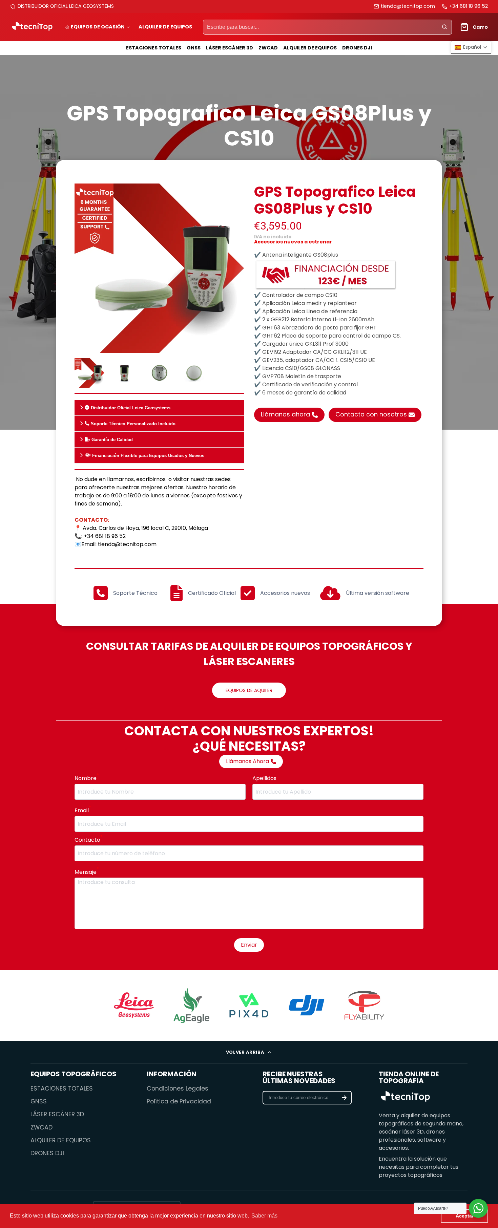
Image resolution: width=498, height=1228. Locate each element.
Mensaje (87, 872)
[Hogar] (32, 27)
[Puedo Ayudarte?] (478, 1208)
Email (83, 810)
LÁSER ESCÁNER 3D (229, 47)
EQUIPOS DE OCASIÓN (98, 26)
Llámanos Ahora (247, 761)
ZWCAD (268, 47)
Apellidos (264, 778)
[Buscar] (444, 27)
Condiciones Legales (177, 1088)
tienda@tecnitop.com (408, 6)
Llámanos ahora (285, 414)
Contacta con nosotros (371, 414)
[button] (471, 47)
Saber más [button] (264, 1216)
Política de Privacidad (179, 1101)
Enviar (249, 945)
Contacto (88, 840)
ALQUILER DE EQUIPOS (165, 26)
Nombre (87, 778)
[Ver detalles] (405, 1097)
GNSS (194, 47)
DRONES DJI (357, 47)
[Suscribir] (344, 1097)
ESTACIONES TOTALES (153, 47)
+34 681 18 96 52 (468, 6)
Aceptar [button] (465, 1216)
